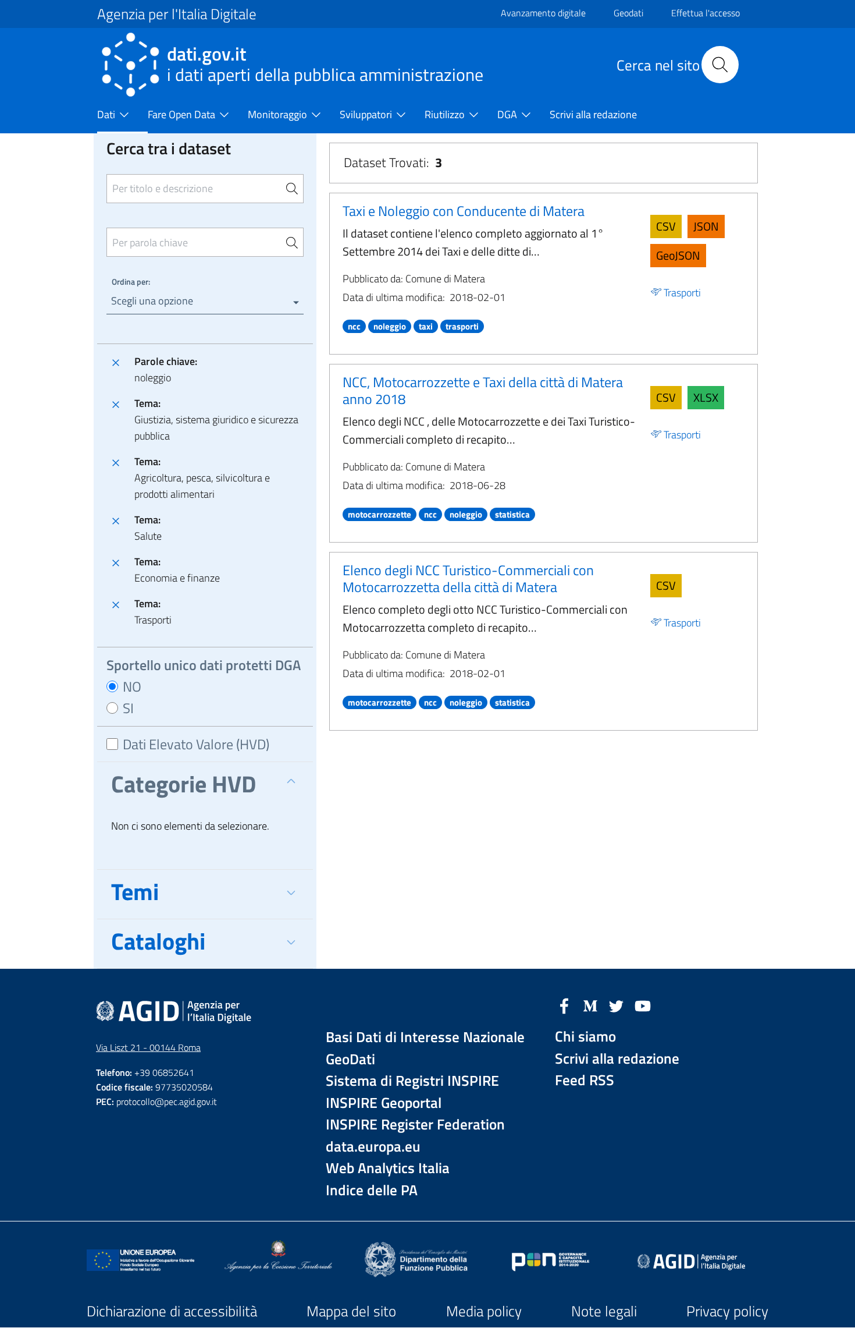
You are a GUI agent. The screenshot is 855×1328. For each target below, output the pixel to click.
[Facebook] (564, 1005)
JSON (706, 226)
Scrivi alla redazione (617, 1059)
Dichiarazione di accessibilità (172, 1311)
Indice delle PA (372, 1190)
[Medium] (590, 1005)
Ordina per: (131, 281)
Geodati (628, 13)
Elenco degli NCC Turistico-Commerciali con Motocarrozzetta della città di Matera (468, 578)
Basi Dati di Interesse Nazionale (425, 1037)
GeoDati (350, 1059)
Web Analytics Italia (388, 1168)
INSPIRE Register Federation (415, 1124)
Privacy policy (727, 1311)
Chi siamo (585, 1036)
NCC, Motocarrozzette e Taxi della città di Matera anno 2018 (483, 390)
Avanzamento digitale (543, 13)
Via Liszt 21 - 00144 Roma (148, 1047)
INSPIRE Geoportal (383, 1103)
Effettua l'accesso (705, 13)
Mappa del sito (351, 1311)
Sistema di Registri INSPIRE (412, 1081)
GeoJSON (678, 255)
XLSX (705, 397)
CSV (666, 226)
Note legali (604, 1311)
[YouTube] (642, 1005)
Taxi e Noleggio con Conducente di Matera (464, 210)
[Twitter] (616, 1005)
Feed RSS (584, 1080)
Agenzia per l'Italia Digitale (176, 14)
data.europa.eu (373, 1146)
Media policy (484, 1311)
